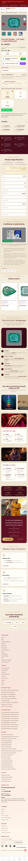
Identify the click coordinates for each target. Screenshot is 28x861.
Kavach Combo (4, 678)
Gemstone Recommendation (7, 777)
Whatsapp (8, 110)
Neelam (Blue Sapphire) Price (7, 767)
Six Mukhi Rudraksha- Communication (8, 722)
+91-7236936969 (7, 795)
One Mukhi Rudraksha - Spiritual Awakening (10, 712)
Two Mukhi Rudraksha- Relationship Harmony (10, 714)
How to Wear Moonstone (6, 746)
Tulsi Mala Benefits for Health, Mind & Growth (10, 736)
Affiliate (2, 811)
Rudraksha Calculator (5, 775)
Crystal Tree (3, 672)
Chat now (8, 539)
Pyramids (3, 680)
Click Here (24, 193)
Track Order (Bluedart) (6, 817)
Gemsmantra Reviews (5, 641)
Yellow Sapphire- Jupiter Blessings (8, 696)
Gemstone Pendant (5, 674)
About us (3, 637)
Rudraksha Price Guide (5, 756)
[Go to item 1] (3, 33)
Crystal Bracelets (4, 670)
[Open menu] (1, 9)
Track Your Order (5, 815)
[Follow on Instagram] (2, 846)
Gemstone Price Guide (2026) (7, 754)
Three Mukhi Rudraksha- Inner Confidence (9, 716)
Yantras (2, 682)
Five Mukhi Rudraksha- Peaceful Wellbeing (9, 720)
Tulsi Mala (3, 676)
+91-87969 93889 (7, 791)
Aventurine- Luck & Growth (6, 706)
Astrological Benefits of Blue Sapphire (8, 748)
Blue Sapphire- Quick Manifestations (8, 694)
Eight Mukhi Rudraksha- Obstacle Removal (9, 726)
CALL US (21, 539)
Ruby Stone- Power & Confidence (8, 692)
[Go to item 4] (20, 33)
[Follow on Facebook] (6, 846)
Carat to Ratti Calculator (6, 781)
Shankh (2, 684)
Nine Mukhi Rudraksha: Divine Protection (9, 728)
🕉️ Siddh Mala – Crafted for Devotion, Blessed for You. (14, 2)
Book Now (23, 63)
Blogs (2, 639)
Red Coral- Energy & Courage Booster (8, 698)
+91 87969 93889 (23, 5)
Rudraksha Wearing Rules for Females (8, 738)
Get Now (23, 58)
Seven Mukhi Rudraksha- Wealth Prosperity (9, 724)
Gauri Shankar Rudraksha (6, 758)
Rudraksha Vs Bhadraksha (6, 744)
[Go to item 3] (15, 33)
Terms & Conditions (5, 649)
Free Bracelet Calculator (6, 779)
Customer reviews (5, 819)
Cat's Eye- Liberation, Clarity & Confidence (9, 702)
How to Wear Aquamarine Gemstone (8, 752)
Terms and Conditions (6, 832)
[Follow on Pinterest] (10, 846)
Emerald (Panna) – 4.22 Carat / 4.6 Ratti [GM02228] (8, 301)
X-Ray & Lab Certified (13, 5)
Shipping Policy (4, 653)
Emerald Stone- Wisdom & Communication (9, 690)
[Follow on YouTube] (14, 846)
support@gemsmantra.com (9, 787)
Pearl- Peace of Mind (5, 700)
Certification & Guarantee (6, 660)
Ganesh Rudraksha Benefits (6, 762)
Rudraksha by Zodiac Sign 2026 (7, 734)
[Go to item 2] (9, 33)
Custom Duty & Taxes (5, 662)
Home (2, 12)
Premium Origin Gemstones (11, 12)
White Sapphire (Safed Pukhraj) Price (8, 769)
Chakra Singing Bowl (5, 668)
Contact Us (3, 643)
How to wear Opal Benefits (6, 740)
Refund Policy (4, 645)
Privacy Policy (4, 647)
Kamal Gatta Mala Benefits (6, 742)
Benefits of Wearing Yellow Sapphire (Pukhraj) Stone (11, 750)
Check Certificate (4, 655)
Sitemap (3, 651)
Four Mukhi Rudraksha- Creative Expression (10, 718)
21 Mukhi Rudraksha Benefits (7, 760)
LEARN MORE (5, 565)
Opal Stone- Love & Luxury (6, 704)
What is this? (24, 74)
